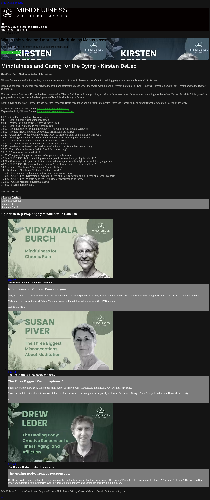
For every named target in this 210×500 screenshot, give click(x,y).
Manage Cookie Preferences (102, 491)
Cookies (82, 491)
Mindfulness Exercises (13, 491)
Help (60, 491)
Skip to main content (12, 2)
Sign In (24, 29)
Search (15, 26)
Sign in (43, 26)
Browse (6, 26)
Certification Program (36, 491)
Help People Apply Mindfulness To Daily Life (22, 74)
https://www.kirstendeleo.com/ (53, 108)
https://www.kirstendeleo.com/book (55, 111)
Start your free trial (11, 52)
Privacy (74, 491)
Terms (66, 491)
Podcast (52, 491)
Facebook (6, 197)
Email (18, 197)
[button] (3, 24)
